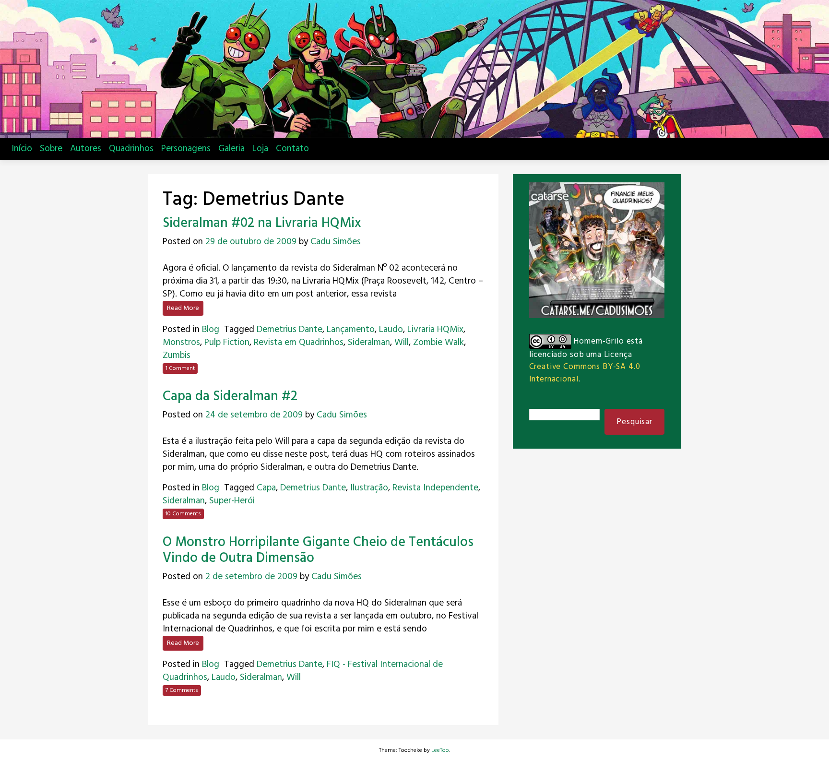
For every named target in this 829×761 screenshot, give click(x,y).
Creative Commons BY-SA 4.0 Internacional (584, 372)
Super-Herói (232, 501)
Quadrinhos (131, 149)
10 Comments (183, 514)
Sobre (51, 149)
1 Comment (180, 368)
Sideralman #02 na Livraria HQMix (262, 223)
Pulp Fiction (226, 342)
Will (401, 342)
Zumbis (176, 355)
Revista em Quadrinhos (298, 342)
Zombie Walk (438, 342)
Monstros (181, 342)
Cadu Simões (335, 242)
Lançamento (351, 329)
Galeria (231, 149)
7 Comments (182, 690)
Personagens (186, 149)
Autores (85, 149)
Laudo (391, 329)
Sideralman (369, 342)
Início (22, 149)
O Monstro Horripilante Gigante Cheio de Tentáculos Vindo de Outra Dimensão (318, 551)
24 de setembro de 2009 (254, 415)
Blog (210, 329)
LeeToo (440, 750)
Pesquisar (634, 422)
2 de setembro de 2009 (251, 577)
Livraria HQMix (435, 329)
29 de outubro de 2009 (250, 242)
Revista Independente (435, 488)
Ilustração (369, 488)
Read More (183, 308)
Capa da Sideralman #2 (230, 396)
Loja (260, 149)
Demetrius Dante (289, 329)
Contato (292, 149)
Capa (266, 488)
